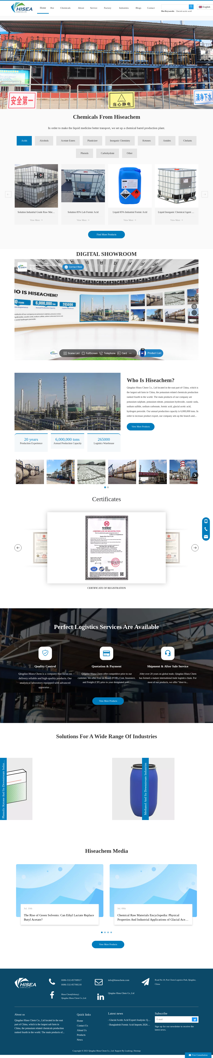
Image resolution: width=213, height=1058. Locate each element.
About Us (82, 1030)
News (80, 1039)
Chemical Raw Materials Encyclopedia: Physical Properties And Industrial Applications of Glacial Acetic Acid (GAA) (153, 919)
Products (81, 1035)
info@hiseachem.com (118, 980)
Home (80, 1020)
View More (35, 220)
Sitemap (137, 1051)
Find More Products (106, 234)
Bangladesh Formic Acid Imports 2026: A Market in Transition (129, 1024)
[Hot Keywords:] (191, 7)
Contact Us (82, 1025)
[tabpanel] (59, 896)
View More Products (141, 426)
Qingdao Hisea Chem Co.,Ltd (121, 993)
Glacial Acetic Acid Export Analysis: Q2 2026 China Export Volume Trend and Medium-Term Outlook (129, 1020)
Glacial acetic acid (184, 11)
